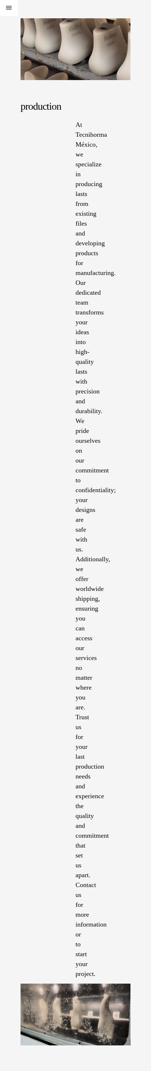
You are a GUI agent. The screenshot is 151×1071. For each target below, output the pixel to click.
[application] (75, 1014)
